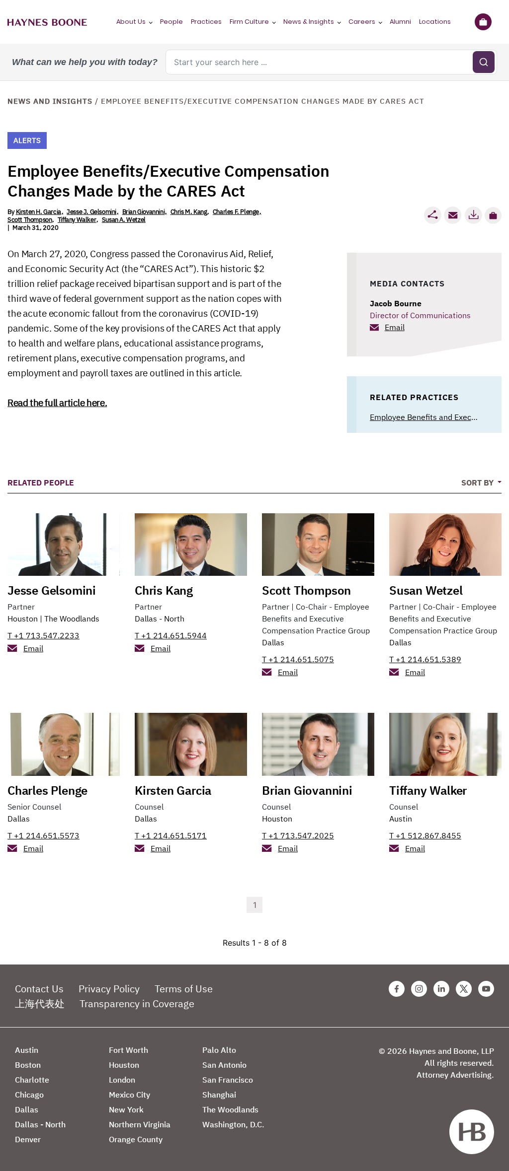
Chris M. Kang (188, 211)
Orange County (136, 1139)
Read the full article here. (57, 403)
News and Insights (49, 101)
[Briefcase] (483, 21)
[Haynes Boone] (47, 21)
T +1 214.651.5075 (298, 659)
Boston (28, 1065)
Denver (28, 1139)
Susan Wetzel (426, 590)
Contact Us (39, 988)
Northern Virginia (139, 1124)
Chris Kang (164, 590)
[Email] (453, 215)
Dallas (273, 642)
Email (395, 327)
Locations (435, 21)
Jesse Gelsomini (51, 590)
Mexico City (129, 1095)
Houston (22, 618)
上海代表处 (40, 1003)
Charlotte (32, 1080)
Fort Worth (128, 1050)
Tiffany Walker (77, 219)
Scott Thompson (29, 219)
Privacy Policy (109, 988)
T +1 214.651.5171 (171, 835)
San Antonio (224, 1065)
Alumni (400, 21)
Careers (361, 21)
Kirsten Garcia (173, 790)
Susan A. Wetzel (124, 219)
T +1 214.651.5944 (171, 635)
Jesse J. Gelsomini (91, 211)
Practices (206, 21)
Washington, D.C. (233, 1124)
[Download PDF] (473, 215)
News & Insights (308, 21)
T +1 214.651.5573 (43, 835)
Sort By (478, 482)
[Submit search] (484, 62)
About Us (131, 21)
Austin (400, 819)
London (122, 1080)
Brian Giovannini (143, 211)
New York (126, 1109)
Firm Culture (249, 21)
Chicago (29, 1095)
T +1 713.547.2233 (43, 635)
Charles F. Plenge (236, 211)
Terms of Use (184, 988)
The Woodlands (71, 618)
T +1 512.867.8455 (425, 835)
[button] (493, 215)
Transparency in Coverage (137, 1003)
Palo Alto (219, 1050)
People (171, 21)
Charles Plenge (47, 790)
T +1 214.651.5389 (425, 659)
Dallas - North (159, 618)
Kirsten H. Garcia (38, 211)
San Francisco (227, 1080)
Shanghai (219, 1095)
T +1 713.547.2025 (298, 835)
